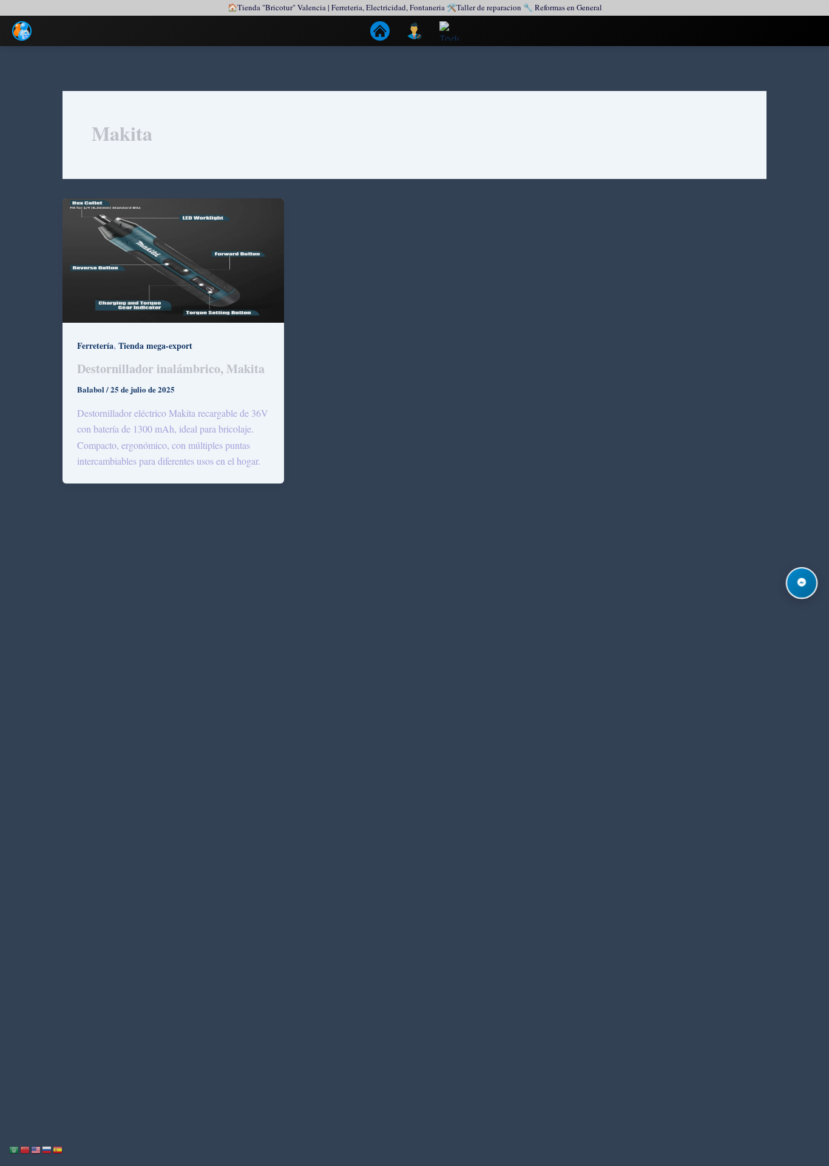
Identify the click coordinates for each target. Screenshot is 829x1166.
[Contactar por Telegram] (801, 583)
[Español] (58, 1148)
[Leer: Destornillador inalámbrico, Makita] (173, 258)
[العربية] (14, 1148)
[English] (36, 1148)
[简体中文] (25, 1148)
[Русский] (47, 1148)
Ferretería (95, 345)
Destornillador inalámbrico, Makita (171, 368)
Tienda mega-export (155, 345)
